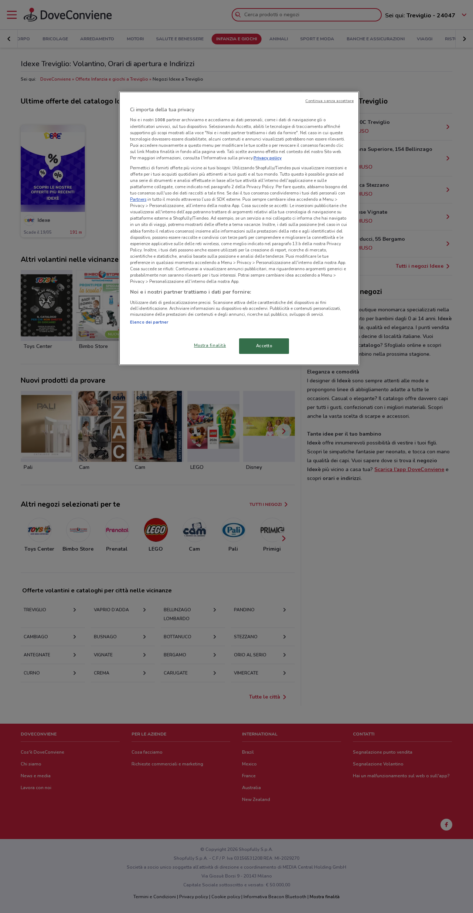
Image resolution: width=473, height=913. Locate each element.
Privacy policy (267, 158)
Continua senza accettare (329, 101)
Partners (138, 199)
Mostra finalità (210, 345)
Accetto (264, 346)
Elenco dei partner (149, 322)
